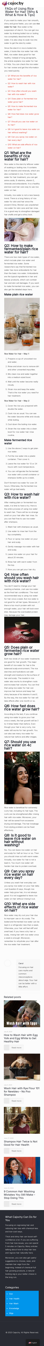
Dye (11, 1294)
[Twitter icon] (22, 1337)
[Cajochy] (13, 3)
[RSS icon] (25, 1337)
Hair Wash (13, 1303)
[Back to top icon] (22, 1326)
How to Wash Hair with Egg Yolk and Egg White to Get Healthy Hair (21, 1038)
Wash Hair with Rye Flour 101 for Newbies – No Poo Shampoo (21, 1091)
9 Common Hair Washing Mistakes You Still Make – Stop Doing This (19, 1194)
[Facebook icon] (19, 1337)
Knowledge (14, 1308)
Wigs (11, 1313)
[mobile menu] (41, 3)
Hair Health (14, 1298)
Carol (21, 963)
